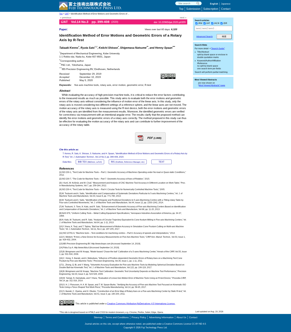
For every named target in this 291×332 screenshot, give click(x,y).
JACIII (216, 23)
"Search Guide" (218, 48)
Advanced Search (204, 36)
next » (183, 17)
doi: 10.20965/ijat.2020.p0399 (170, 22)
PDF (154, 138)
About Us (181, 317)
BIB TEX (90, 162)
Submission (193, 8)
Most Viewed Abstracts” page (212, 85)
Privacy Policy (139, 317)
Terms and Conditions (117, 317)
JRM (200, 23)
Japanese (225, 4)
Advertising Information (161, 317)
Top (181, 8)
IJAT (67, 14)
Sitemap (98, 317)
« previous (65, 17)
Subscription (210, 8)
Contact (225, 8)
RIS (127, 162)
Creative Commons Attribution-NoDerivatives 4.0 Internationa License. (141, 303)
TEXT (161, 162)
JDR (225, 23)
